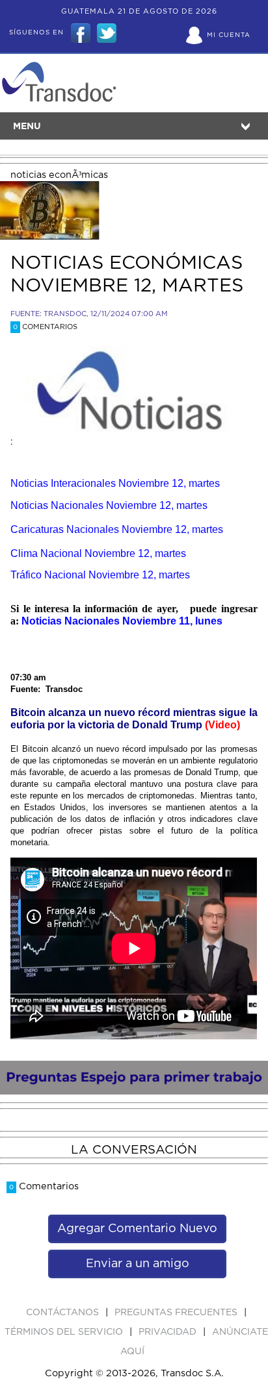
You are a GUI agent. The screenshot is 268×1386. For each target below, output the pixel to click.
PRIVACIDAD (169, 1332)
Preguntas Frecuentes (177, 1312)
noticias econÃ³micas (59, 175)
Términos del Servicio (65, 1332)
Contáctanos (63, 1312)
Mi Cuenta (228, 35)
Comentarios (45, 326)
